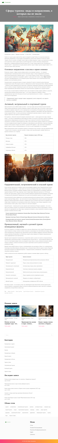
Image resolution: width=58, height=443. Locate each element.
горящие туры (47, 406)
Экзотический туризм (9, 347)
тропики (31, 406)
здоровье (7, 412)
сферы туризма (11, 291)
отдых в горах (12, 415)
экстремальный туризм (23, 406)
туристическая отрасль (28, 291)
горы (6, 415)
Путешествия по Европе (10, 353)
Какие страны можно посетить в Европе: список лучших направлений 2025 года (46, 323)
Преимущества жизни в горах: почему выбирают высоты (29, 323)
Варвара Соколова (20, 54)
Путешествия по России (10, 359)
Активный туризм (8, 368)
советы (37, 409)
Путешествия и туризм (9, 54)
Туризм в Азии (8, 362)
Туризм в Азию (8, 371)
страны (49, 412)
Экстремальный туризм (10, 365)
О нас (31, 425)
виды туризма (19, 291)
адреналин (32, 412)
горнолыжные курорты (23, 409)
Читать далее (7, 326)
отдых (15, 409)
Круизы (6, 350)
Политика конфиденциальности (38, 430)
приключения (25, 412)
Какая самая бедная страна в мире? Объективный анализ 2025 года (20, 397)
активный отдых (38, 406)
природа (32, 409)
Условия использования (36, 427)
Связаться (32, 434)
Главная (14, 16)
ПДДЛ (31, 432)
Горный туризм (8, 356)
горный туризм (8, 409)
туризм (6, 406)
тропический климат (15, 412)
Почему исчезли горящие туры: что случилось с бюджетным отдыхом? (12, 323)
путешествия (13, 406)
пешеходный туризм (41, 412)
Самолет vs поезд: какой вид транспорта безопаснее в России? (18, 393)
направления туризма (39, 291)
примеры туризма (8, 293)
